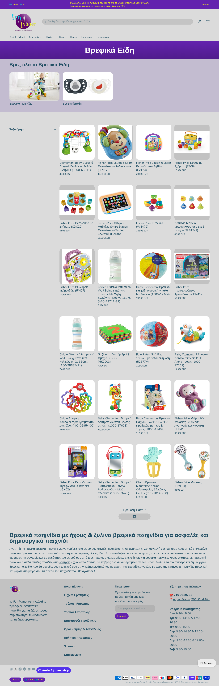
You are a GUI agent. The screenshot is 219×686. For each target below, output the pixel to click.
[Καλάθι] (206, 22)
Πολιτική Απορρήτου (78, 638)
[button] (77, 155)
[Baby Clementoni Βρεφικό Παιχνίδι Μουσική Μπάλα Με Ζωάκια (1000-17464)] (153, 266)
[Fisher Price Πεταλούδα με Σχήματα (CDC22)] (77, 202)
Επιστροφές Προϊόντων (80, 621)
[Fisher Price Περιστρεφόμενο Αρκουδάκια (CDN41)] (192, 266)
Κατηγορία (34, 37)
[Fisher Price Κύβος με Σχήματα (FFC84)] (192, 142)
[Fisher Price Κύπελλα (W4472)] (153, 202)
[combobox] (117, 22)
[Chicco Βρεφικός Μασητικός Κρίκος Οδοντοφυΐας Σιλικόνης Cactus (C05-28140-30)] (153, 461)
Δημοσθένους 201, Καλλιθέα (191, 599)
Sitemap (69, 646)
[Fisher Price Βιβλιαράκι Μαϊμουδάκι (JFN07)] (77, 266)
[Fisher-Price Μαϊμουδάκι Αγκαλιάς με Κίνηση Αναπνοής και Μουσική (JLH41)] (192, 397)
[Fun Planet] (23, 22)
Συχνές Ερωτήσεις (76, 595)
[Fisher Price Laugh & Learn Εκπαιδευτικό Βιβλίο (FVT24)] (153, 142)
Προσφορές (87, 37)
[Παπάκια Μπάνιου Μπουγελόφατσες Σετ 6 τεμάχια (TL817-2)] (192, 202)
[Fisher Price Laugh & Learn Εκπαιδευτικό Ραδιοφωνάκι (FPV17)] (115, 142)
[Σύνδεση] (198, 22)
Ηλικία (49, 37)
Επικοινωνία (103, 37)
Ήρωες (73, 37)
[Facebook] (20, 670)
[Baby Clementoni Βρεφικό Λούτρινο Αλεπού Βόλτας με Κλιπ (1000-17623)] (115, 397)
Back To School (17, 37)
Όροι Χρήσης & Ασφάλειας (82, 629)
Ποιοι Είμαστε (73, 586)
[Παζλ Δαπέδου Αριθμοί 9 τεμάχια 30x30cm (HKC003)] (115, 333)
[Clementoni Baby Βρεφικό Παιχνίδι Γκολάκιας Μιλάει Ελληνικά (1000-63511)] (77, 142)
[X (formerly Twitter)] (15, 670)
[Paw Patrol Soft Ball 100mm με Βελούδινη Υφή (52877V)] (153, 333)
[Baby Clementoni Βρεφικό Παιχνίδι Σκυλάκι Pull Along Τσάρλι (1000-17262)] (192, 333)
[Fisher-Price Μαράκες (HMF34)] (192, 461)
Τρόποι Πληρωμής (76, 604)
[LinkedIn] (29, 670)
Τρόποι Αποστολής (77, 612)
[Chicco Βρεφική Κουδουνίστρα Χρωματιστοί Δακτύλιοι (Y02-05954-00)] (77, 397)
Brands (62, 37)
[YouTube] (33, 670)
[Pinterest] (24, 670)
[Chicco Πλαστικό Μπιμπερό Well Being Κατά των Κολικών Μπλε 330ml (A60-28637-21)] (77, 333)
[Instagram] (11, 670)
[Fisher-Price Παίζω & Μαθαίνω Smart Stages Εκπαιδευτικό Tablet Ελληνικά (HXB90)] (115, 202)
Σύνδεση (206, 4)
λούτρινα (64, 562)
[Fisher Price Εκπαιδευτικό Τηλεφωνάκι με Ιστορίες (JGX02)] (77, 461)
